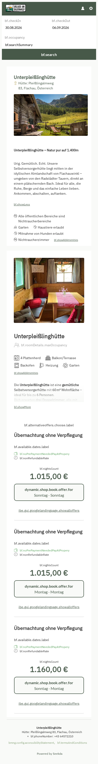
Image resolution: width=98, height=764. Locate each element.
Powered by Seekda (49, 753)
